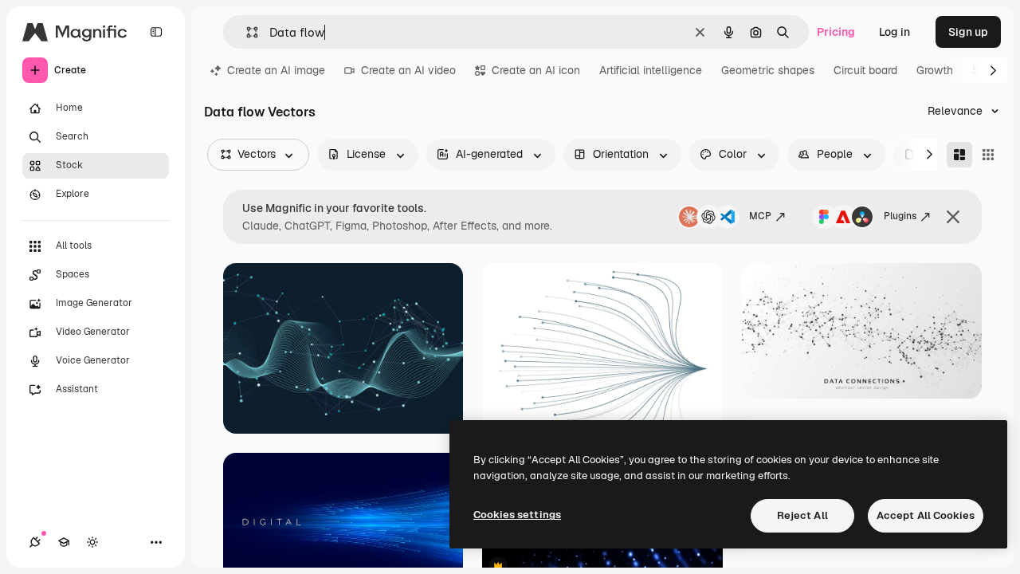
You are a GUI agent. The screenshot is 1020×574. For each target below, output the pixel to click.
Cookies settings (517, 514)
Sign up (968, 32)
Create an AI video (408, 70)
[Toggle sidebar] (156, 32)
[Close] (953, 216)
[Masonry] (959, 154)
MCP (760, 216)
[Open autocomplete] (246, 32)
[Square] (988, 154)
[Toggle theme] (92, 542)
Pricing (836, 32)
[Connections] (35, 542)
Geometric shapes (767, 70)
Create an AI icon (536, 70)
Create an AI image (276, 70)
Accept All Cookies (926, 515)
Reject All (802, 515)
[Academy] (63, 542)
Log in (894, 32)
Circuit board (865, 70)
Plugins (900, 216)
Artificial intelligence (650, 70)
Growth (934, 70)
